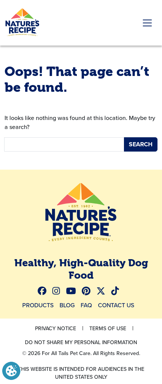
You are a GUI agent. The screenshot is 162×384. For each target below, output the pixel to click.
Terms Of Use (107, 328)
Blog (67, 305)
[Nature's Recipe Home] (81, 213)
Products (37, 305)
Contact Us (116, 305)
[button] (11, 370)
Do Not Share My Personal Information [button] (81, 342)
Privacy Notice (55, 328)
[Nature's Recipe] (22, 22)
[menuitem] (45, 290)
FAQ (86, 305)
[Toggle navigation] (147, 23)
